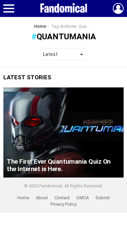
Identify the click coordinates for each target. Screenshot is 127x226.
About (42, 197)
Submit (103, 197)
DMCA (83, 197)
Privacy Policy (63, 204)
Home (23, 197)
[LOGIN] (118, 8)
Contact (62, 197)
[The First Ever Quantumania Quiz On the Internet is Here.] (63, 132)
